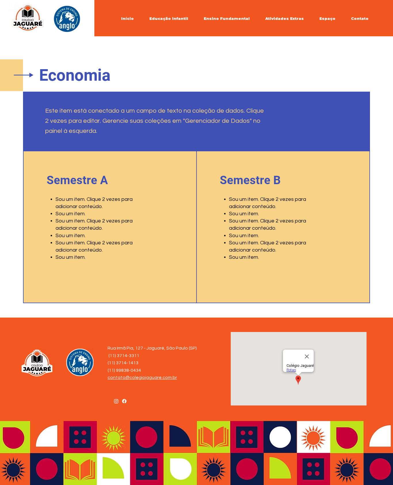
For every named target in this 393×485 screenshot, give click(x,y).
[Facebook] (124, 401)
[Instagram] (116, 401)
